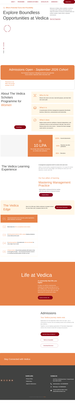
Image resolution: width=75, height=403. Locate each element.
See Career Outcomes (62, 207)
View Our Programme (55, 19)
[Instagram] (3, 46)
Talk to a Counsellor (48, 340)
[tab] (19, 219)
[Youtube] (3, 43)
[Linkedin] (10, 380)
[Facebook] (3, 48)
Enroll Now (19, 127)
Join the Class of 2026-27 (48, 334)
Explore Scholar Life (44, 297)
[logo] (3, 1)
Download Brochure (48, 345)
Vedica (44, 396)
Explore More (45, 194)
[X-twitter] (4, 380)
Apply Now (68, 1)
